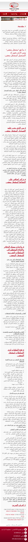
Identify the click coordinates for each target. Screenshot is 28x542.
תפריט (22, 14)
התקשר (13, 14)
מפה (4, 14)
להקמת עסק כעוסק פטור (14, 519)
